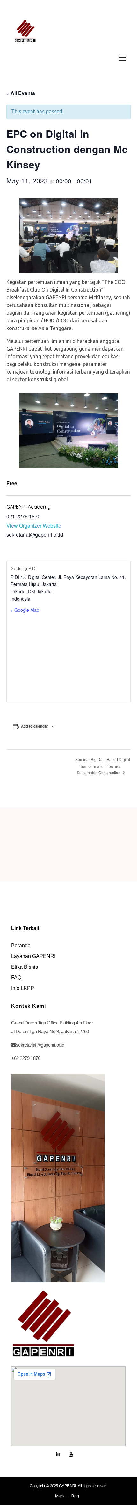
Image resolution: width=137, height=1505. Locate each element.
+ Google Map (25, 610)
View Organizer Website (33, 525)
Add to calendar (34, 726)
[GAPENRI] (25, 31)
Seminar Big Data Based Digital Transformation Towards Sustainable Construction (102, 766)
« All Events (20, 93)
